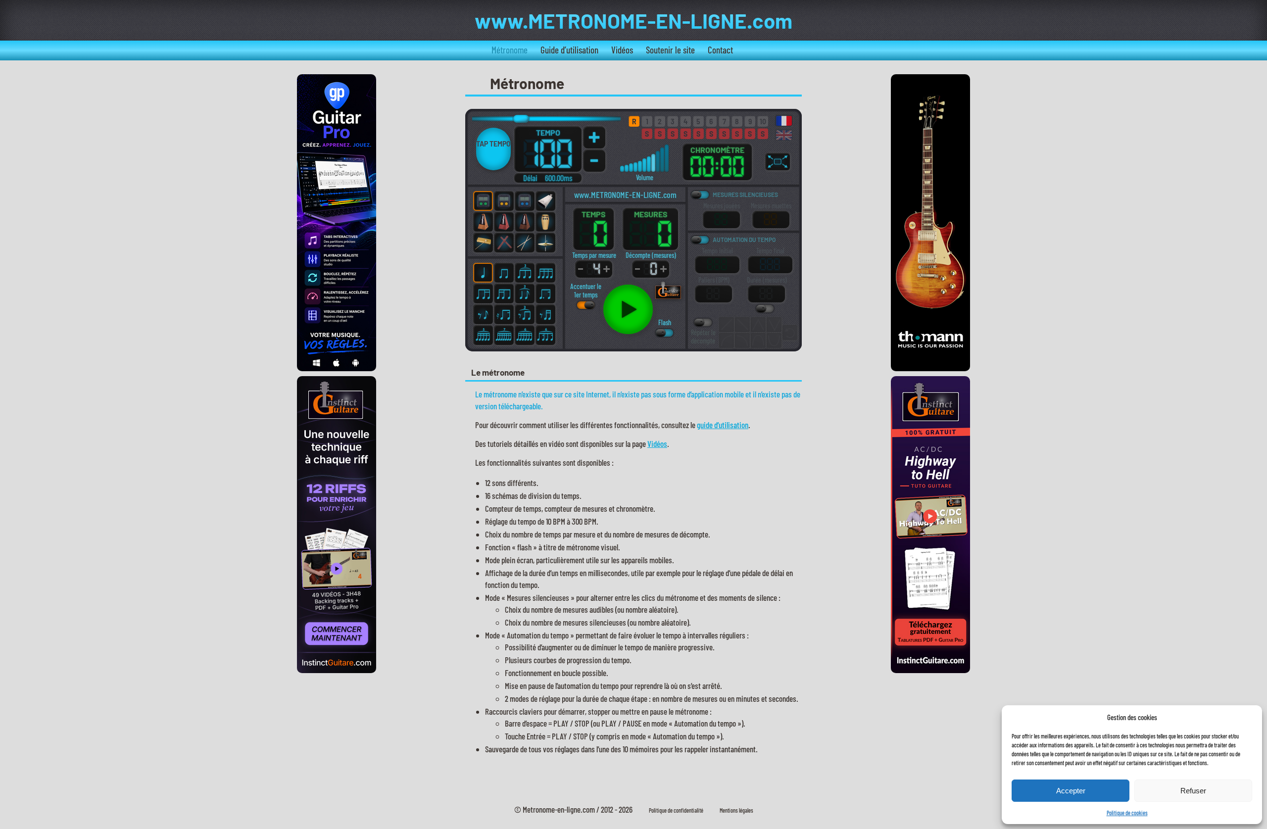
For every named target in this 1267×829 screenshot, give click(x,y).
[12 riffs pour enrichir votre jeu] (336, 670)
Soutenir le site (670, 49)
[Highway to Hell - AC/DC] (930, 670)
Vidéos (622, 49)
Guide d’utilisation (569, 49)
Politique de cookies (1127, 812)
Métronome (509, 49)
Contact (720, 49)
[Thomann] (930, 368)
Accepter (1070, 790)
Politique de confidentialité (676, 810)
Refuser (1193, 790)
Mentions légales (736, 810)
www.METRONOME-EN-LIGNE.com (633, 20)
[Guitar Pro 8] (336, 368)
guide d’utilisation (722, 425)
